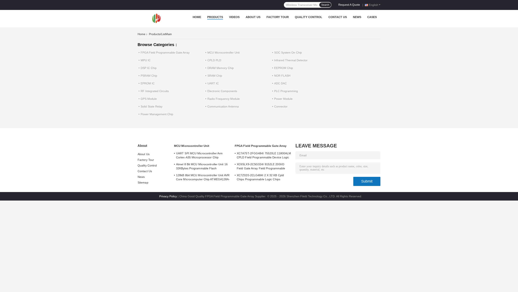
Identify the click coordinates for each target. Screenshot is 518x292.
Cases (372, 17)
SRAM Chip (214, 75)
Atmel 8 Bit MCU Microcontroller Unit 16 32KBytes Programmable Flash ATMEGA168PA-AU (202, 167)
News (357, 17)
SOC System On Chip (288, 52)
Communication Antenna (223, 106)
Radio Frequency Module (223, 98)
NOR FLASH (282, 75)
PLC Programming (286, 91)
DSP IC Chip (149, 68)
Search (325, 4)
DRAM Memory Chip (220, 68)
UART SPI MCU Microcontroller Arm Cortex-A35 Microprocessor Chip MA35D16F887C (199, 156)
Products (215, 17)
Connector (281, 106)
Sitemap (143, 182)
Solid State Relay (151, 106)
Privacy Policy (168, 196)
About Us (253, 17)
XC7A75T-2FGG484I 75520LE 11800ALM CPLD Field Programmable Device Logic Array (264, 156)
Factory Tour (277, 17)
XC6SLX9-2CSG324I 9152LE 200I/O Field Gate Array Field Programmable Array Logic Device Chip (261, 167)
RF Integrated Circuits (155, 91)
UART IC (213, 83)
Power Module (283, 98)
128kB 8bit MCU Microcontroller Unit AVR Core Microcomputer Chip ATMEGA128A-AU (203, 178)
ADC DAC (280, 83)
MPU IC (146, 60)
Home (197, 17)
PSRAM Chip (149, 75)
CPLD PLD (214, 60)
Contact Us (337, 17)
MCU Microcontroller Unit (223, 52)
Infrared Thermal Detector (291, 60)
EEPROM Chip (283, 68)
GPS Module (149, 98)
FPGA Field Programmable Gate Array (165, 52)
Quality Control (308, 17)
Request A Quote (349, 4)
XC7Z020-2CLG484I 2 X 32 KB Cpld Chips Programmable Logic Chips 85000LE (260, 178)
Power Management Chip (157, 114)
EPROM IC (148, 83)
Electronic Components (222, 91)
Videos (234, 17)
